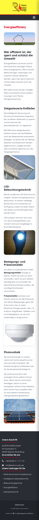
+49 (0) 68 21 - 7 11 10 (15, 461)
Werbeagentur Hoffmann (25, 513)
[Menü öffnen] (34, 17)
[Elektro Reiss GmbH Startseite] (19, 7)
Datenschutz (19, 505)
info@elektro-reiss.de (15, 465)
